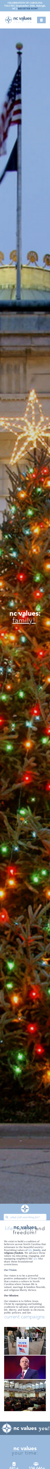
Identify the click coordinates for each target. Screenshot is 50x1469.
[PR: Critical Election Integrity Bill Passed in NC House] (25, 1341)
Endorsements (17, 1373)
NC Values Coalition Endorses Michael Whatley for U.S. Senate (25, 1359)
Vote (29, 1376)
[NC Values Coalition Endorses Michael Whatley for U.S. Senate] (25, 1367)
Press (32, 1347)
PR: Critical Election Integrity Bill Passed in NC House (25, 1333)
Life (27, 1347)
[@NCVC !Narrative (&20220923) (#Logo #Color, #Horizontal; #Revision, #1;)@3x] (17, 15)
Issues (22, 1347)
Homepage (14, 1347)
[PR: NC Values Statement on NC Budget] (25, 1395)
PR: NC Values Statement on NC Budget (25, 1389)
